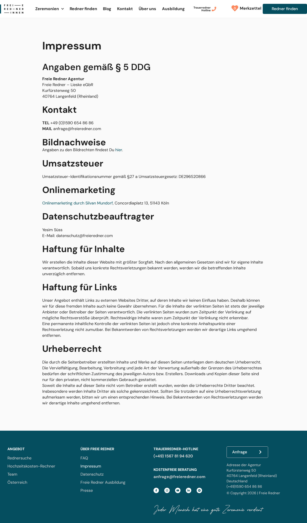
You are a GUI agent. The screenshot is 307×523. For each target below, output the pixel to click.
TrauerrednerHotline (202, 9)
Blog (107, 8)
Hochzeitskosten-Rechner (31, 466)
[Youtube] (177, 490)
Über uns (147, 8)
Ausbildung (173, 8)
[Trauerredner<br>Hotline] (214, 9)
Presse (86, 490)
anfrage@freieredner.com (179, 476)
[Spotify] (199, 490)
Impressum (90, 466)
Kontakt (125, 8)
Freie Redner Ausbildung (102, 482)
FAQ (84, 458)
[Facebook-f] (156, 490)
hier (118, 150)
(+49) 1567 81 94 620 (173, 456)
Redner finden (83, 8)
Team (12, 474)
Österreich (17, 482)
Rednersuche (19, 458)
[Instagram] (167, 490)
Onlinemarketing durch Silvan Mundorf (77, 203)
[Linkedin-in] (188, 490)
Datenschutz (92, 474)
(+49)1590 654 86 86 (244, 486)
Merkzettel (249, 8)
